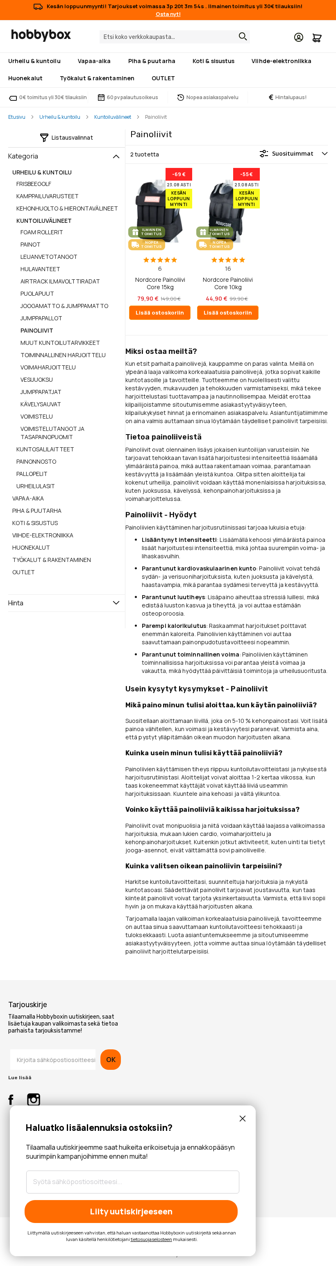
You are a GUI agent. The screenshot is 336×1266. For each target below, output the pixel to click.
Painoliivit (36, 330)
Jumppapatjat (40, 392)
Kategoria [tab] (23, 156)
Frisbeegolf (33, 184)
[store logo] (41, 35)
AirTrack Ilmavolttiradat (60, 281)
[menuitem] (36, 61)
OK (110, 1059)
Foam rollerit (41, 232)
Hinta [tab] (16, 602)
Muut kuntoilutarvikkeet (60, 343)
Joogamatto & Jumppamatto (64, 306)
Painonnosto (36, 461)
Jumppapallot (41, 318)
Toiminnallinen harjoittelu (63, 355)
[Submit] (241, 36)
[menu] (168, 70)
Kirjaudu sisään (298, 37)
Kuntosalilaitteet (45, 449)
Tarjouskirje (27, 1004)
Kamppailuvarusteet (47, 196)
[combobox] (175, 36)
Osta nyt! (168, 14)
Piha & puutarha (36, 510)
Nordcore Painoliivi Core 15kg (160, 283)
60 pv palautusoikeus (132, 97)
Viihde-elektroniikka (42, 535)
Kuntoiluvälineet (112, 116)
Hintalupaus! (288, 97)
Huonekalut (31, 547)
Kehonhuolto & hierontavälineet (67, 208)
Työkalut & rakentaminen (51, 560)
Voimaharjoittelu (48, 367)
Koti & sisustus (35, 523)
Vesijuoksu (36, 379)
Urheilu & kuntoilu (59, 116)
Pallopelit (32, 474)
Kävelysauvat (40, 404)
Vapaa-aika (28, 498)
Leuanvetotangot (48, 256)
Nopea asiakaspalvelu (212, 97)
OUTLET (23, 572)
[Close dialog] (242, 1118)
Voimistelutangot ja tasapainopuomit (52, 433)
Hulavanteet (40, 269)
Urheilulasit (35, 486)
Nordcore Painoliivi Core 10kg (228, 283)
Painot (30, 244)
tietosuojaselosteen (151, 1239)
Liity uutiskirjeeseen (131, 1211)
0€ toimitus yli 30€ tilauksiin (53, 97)
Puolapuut (37, 293)
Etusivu (16, 116)
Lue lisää (20, 1077)
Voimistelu (36, 416)
